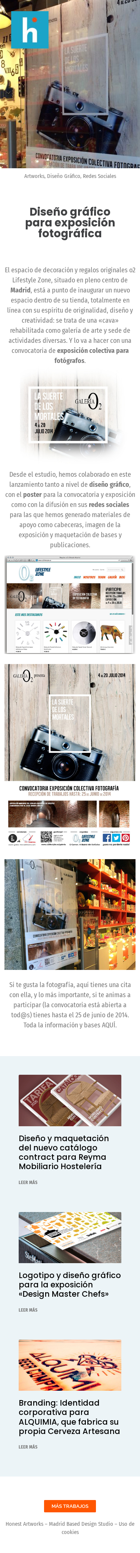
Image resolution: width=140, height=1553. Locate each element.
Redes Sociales (99, 176)
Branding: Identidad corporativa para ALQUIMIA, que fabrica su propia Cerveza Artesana (69, 1417)
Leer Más (28, 1182)
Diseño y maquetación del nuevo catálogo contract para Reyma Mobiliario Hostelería (64, 1152)
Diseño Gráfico (63, 176)
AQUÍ (108, 1025)
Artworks (34, 176)
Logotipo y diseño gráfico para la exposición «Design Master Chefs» (70, 1284)
